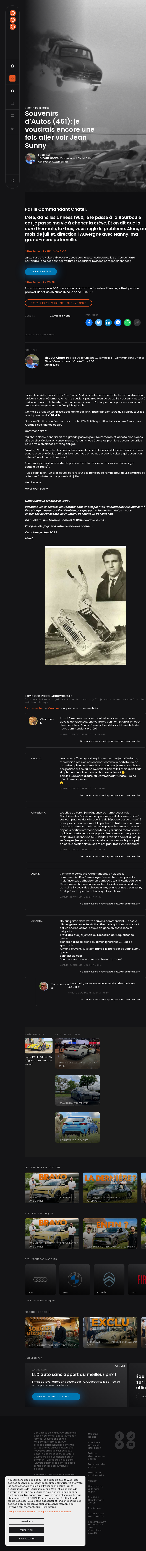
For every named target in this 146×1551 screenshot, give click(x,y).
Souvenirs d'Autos (60, 316)
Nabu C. (36, 758)
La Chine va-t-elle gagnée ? (74, 1140)
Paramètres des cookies (96, 1466)
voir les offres (41, 271)
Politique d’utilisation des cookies (54, 1511)
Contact (92, 1480)
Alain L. (35, 873)
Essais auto (94, 1508)
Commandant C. (60, 986)
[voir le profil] (33, 721)
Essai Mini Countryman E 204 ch (96, 1500)
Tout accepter (27, 1538)
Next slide (141, 1188)
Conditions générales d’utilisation (94, 1445)
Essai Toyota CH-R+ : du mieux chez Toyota (111, 1246)
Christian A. (38, 812)
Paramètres (26, 1521)
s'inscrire (53, 708)
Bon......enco (67, 959)
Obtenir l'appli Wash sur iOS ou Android (58, 303)
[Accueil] (13, 20)
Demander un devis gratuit (56, 1396)
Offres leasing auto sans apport (95, 1489)
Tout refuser (27, 1530)
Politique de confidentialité (21, 1511)
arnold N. (37, 921)
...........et (124, 942)
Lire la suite (52, 365)
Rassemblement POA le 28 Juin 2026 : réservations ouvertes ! (97, 1527)
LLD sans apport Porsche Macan (96, 1515)
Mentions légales (93, 1435)
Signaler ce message (71, 740)
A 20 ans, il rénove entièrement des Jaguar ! (52, 1345)
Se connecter (34, 708)
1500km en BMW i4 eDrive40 (73, 1103)
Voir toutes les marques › (42, 1300)
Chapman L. (47, 721)
